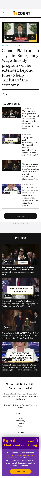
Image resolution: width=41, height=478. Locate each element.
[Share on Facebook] (10, 94)
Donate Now (20, 471)
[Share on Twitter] (7, 94)
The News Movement (29, 405)
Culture (20, 426)
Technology (20, 421)
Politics (5, 45)
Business (20, 423)
